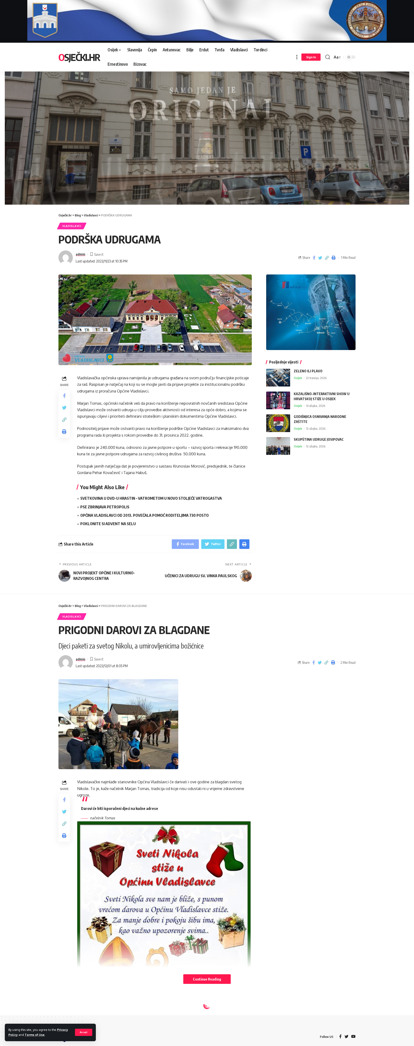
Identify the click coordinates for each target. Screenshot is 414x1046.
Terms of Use (35, 1035)
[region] (207, 133)
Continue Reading (207, 979)
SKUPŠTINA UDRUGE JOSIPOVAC (319, 440)
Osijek (298, 378)
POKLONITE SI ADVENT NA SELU (108, 523)
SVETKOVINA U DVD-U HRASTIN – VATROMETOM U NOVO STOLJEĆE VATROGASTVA (151, 498)
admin (80, 254)
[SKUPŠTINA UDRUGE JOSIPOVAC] (278, 446)
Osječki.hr (79, 57)
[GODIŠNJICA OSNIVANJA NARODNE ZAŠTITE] (278, 423)
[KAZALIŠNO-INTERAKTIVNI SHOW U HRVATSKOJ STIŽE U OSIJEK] (278, 401)
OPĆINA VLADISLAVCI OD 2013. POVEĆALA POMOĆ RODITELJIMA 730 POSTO (144, 515)
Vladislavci (71, 226)
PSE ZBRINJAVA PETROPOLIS (104, 507)
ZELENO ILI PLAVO (308, 371)
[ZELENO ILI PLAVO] (278, 378)
